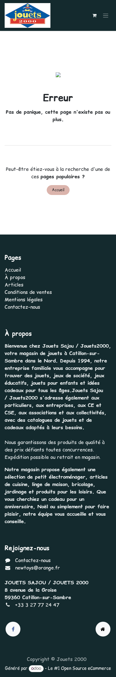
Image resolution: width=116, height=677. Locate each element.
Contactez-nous (22, 306)
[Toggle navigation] (105, 15)
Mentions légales (24, 299)
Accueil (58, 190)
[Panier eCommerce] (94, 15)
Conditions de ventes (28, 292)
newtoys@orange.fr (37, 567)
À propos (15, 277)
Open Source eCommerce (86, 668)
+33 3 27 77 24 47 (37, 604)
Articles (14, 284)
